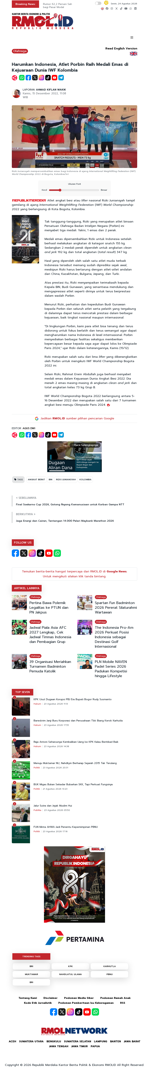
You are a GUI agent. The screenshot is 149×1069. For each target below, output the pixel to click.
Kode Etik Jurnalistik (38, 1003)
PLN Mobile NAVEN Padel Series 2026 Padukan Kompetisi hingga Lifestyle (111, 668)
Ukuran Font (74, 184)
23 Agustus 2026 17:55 (56, 725)
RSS (122, 1003)
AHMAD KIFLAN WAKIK (51, 90)
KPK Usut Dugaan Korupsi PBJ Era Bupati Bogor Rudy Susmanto (73, 699)
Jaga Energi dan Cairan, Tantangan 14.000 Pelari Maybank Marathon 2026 (65, 521)
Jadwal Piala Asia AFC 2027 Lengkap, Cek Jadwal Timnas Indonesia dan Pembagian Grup (50, 634)
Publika (37, 810)
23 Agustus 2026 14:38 (56, 746)
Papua (95, 1046)
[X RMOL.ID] (23, 553)
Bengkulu (54, 1041)
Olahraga (20, 51)
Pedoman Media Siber (79, 998)
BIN (50, 479)
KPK (70, 966)
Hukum (37, 703)
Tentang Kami (28, 998)
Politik (37, 767)
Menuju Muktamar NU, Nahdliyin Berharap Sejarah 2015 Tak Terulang (75, 763)
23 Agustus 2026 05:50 (57, 810)
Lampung (100, 1041)
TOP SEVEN (22, 692)
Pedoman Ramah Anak (115, 998)
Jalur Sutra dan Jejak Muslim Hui (53, 806)
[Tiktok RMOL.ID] (40, 553)
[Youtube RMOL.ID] (49, 553)
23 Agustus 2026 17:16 (55, 831)
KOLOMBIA (85, 479)
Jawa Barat (132, 1041)
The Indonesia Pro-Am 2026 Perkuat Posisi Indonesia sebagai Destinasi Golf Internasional (114, 637)
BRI (31, 966)
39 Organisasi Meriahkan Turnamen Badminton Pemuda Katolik (50, 666)
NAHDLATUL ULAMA (70, 974)
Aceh (12, 1041)
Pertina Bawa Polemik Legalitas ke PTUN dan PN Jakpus (48, 607)
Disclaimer (50, 998)
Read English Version (121, 48)
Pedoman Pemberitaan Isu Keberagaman (86, 1003)
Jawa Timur (79, 1046)
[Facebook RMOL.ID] (15, 553)
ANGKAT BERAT (36, 479)
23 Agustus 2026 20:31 (55, 767)
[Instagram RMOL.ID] (32, 553)
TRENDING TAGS (31, 956)
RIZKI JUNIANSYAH (66, 479)
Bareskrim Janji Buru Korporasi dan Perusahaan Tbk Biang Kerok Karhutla (78, 721)
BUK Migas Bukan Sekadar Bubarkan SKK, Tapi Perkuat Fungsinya (73, 784)
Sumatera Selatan (77, 1041)
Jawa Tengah (58, 1046)
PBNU (109, 974)
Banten (115, 1041)
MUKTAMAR (31, 974)
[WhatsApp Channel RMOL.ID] (57, 553)
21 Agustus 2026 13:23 (55, 789)
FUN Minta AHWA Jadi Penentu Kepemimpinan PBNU (66, 827)
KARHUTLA (109, 966)
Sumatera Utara (31, 1041)
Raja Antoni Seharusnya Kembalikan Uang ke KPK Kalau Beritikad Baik (76, 742)
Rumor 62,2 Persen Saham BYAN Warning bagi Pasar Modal (68, 6)
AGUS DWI (29, 428)
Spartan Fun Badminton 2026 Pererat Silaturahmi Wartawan (116, 607)
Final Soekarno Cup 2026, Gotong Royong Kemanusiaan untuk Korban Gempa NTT (70, 504)
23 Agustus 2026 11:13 (56, 703)
